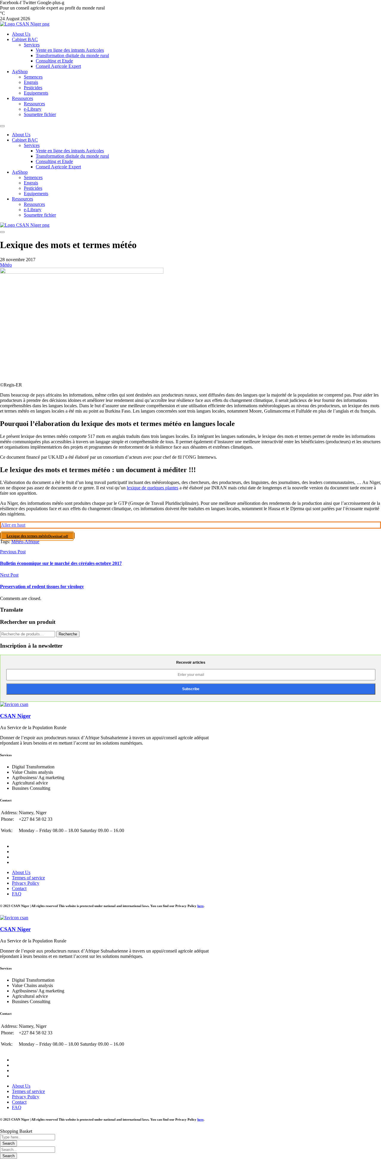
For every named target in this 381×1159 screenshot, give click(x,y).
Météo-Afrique (25, 541)
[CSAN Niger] (14, 704)
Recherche (68, 634)
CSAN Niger (15, 716)
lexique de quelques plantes (152, 487)
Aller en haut (13, 524)
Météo (6, 264)
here (200, 906)
